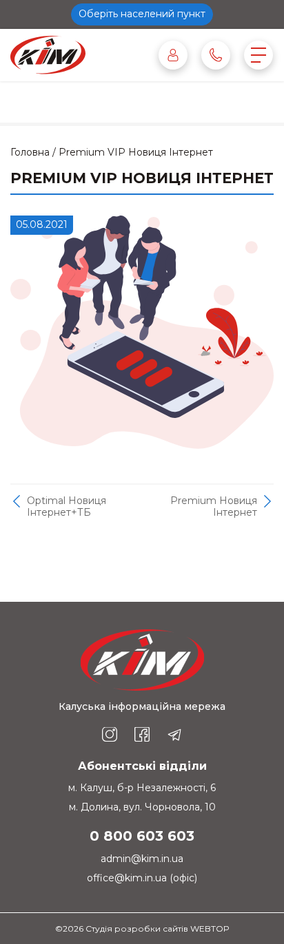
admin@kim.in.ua (142, 858)
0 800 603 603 (142, 836)
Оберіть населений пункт (142, 14)
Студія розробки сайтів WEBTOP (157, 928)
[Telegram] (174, 734)
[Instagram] (109, 734)
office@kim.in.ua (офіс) (142, 878)
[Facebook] (142, 734)
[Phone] (215, 55)
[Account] (173, 55)
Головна (30, 152)
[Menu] (258, 55)
